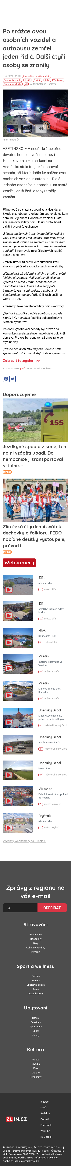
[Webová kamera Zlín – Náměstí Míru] (18, 585)
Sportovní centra (36, 984)
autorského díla (30, 1161)
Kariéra (44, 1107)
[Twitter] (12, 379)
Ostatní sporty (35, 993)
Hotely (35, 1017)
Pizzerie (35, 952)
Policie (37, 80)
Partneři (45, 1119)
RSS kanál (46, 1136)
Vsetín (43, 656)
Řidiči (47, 80)
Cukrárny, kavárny (35, 947)
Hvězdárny (35, 1077)
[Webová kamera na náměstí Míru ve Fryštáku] (18, 823)
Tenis (36, 989)
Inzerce (44, 1101)
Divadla (36, 1064)
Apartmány (36, 1026)
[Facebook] (6, 379)
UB (40, 725)
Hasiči (27, 80)
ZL (40, 589)
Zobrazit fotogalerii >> (21, 361)
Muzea (35, 1059)
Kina (35, 1068)
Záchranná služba (13, 84)
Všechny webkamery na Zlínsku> (24, 841)
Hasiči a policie (42, 76)
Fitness (36, 980)
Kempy (36, 1035)
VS (26, 84)
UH (40, 642)
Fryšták (44, 816)
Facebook (46, 1125)
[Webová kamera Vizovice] (18, 796)
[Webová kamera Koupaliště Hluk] (18, 638)
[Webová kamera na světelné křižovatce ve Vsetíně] (18, 664)
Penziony (36, 1022)
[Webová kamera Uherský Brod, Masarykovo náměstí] (18, 718)
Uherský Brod (49, 710)
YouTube (45, 1131)
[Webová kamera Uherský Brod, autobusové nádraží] (18, 744)
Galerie (36, 1072)
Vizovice (45, 789)
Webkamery (19, 562)
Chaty (36, 1030)
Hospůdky (35, 938)
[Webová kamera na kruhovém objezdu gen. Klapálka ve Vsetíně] (18, 691)
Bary (35, 943)
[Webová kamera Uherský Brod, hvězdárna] (18, 770)
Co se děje (28, 76)
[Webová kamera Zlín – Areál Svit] (18, 611)
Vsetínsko (58, 80)
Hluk (42, 630)
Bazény (36, 976)
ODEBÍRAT (52, 908)
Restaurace (36, 934)
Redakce (45, 1113)
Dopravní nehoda (12, 80)
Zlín (41, 577)
